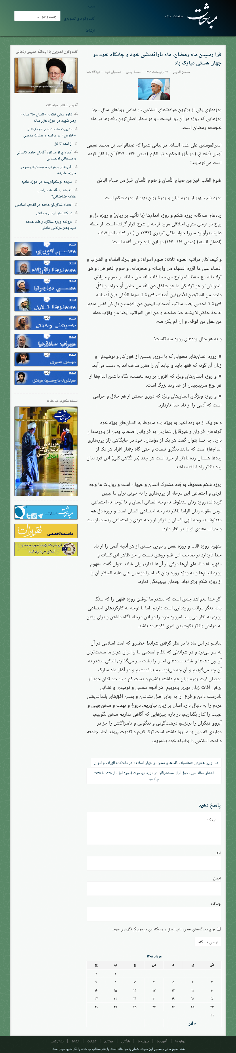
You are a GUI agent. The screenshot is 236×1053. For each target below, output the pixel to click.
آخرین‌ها (162, 1041)
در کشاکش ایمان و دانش (54, 212)
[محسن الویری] (154, 89)
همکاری (108, 1041)
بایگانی (125, 1041)
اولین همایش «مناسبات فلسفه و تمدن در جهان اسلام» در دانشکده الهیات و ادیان (156, 762)
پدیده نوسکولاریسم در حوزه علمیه (46, 181)
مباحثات (122, 1048)
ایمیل (217, 878)
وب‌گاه (216, 903)
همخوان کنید (113, 71)
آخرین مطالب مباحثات (62, 105)
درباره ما (180, 1041)
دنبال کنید (57, 1041)
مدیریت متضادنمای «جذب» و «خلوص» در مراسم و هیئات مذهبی (49, 132)
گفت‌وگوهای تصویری (79, 18)
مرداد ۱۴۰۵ (154, 956)
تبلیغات (91, 1041)
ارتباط (90, 30)
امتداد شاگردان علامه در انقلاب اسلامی (43, 204)
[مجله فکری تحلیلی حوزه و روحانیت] (200, 16)
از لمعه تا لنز (63, 143)
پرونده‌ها (143, 1041)
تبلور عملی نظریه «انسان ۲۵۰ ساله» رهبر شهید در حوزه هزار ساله (48, 117)
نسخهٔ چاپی (133, 71)
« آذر (192, 1023)
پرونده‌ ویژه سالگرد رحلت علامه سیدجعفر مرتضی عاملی (51, 224)
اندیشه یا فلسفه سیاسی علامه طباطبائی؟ (56, 193)
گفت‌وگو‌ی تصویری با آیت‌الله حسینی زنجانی (47, 51)
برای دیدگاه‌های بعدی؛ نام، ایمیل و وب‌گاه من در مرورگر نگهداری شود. (163, 929)
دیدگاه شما (93, 71)
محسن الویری (181, 71)
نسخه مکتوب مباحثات (62, 400)
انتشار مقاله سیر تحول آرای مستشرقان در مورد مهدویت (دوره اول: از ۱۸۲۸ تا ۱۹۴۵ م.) (154, 775)
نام (218, 852)
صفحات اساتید (174, 16)
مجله (91, 6)
